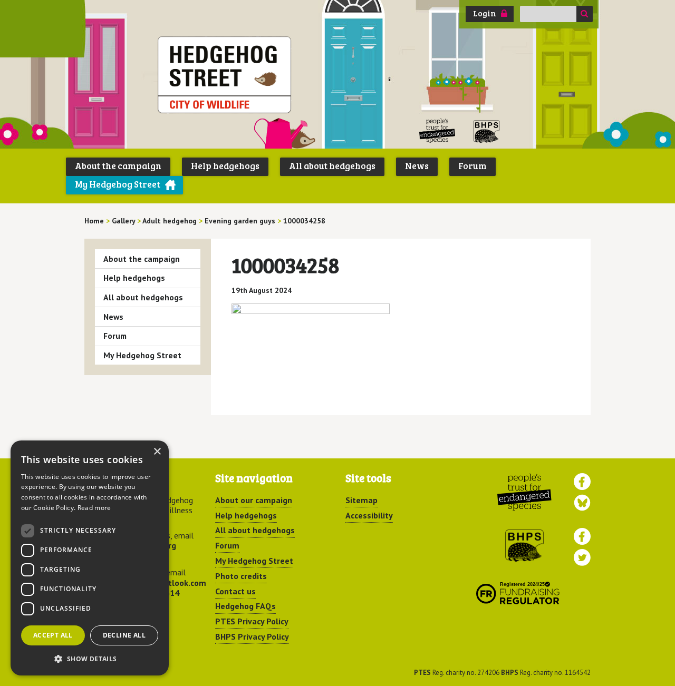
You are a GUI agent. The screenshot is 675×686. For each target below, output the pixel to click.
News (417, 166)
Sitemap (361, 500)
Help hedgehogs (225, 166)
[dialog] (90, 557)
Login (484, 13)
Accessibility (369, 515)
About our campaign (253, 500)
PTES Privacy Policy (251, 621)
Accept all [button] (53, 635)
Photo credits (241, 576)
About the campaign (118, 166)
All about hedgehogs (332, 166)
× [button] (157, 452)
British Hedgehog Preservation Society (487, 130)
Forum (472, 166)
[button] (89, 658)
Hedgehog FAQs (245, 606)
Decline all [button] (124, 635)
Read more (94, 507)
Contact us (235, 591)
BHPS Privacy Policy (252, 636)
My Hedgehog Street (117, 184)
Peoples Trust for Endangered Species (437, 130)
